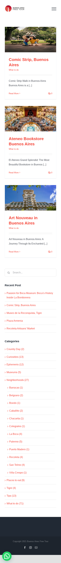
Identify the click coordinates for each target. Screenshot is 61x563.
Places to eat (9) (16, 480)
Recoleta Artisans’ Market (21, 328)
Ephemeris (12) (15, 364)
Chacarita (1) (16, 418)
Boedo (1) (14, 403)
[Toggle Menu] (54, 8)
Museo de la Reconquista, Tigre (24, 313)
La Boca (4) (15, 434)
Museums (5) (14, 372)
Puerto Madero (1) (19, 449)
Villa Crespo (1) (18, 472)
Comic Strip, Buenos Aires (21, 305)
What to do (14, 70)
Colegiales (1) (17, 426)
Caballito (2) (16, 410)
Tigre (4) (11, 488)
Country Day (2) (15, 349)
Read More (14, 93)
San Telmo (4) (17, 465)
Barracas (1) (16, 387)
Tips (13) (11, 495)
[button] (7, 556)
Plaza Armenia (15, 320)
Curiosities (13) (15, 357)
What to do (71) (15, 503)
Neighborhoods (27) (18, 380)
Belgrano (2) (16, 395)
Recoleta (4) (16, 457)
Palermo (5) (15, 441)
